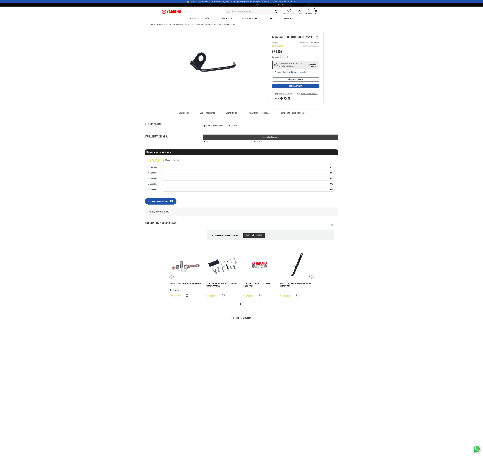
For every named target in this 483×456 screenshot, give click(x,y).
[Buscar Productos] (276, 12)
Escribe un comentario (310, 46)
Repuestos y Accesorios (165, 24)
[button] (213, 62)
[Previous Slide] (171, 276)
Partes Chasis (189, 24)
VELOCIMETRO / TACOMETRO (204, 24)
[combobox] (247, 11)
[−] (282, 57)
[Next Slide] (311, 276)
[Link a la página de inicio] (154, 25)
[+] (292, 57)
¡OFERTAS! (288, 18)
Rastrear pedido (289, 13)
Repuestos (179, 24)
